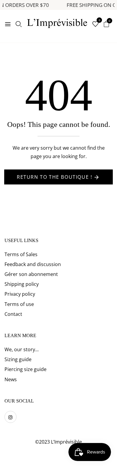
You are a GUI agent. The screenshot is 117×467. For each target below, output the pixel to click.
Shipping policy (21, 284)
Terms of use (19, 304)
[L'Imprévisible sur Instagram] (10, 417)
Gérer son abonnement (31, 274)
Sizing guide (18, 359)
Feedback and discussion (32, 264)
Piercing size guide (25, 369)
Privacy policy (19, 294)
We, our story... (21, 349)
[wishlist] (95, 24)
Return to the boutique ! (54, 177)
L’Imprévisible (66, 442)
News (10, 379)
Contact (13, 314)
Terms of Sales (21, 254)
